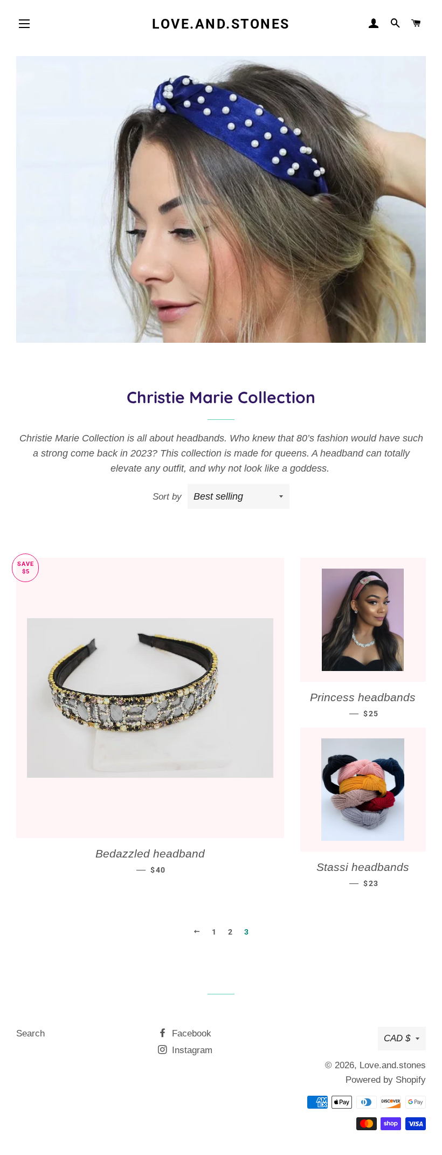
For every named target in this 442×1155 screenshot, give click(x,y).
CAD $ (397, 1038)
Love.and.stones (221, 24)
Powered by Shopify (386, 1080)
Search (30, 1033)
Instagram (190, 1050)
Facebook (190, 1033)
